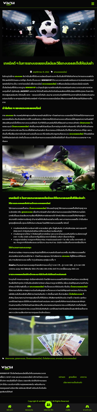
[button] (92, 3)
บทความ (83, 377)
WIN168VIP (30, 87)
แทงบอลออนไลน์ (60, 71)
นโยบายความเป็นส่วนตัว (72, 382)
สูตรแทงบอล (20, 358)
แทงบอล (18, 76)
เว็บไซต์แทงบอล (49, 358)
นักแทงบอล (85, 122)
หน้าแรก (62, 377)
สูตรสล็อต (73, 377)
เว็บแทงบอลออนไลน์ (20, 126)
